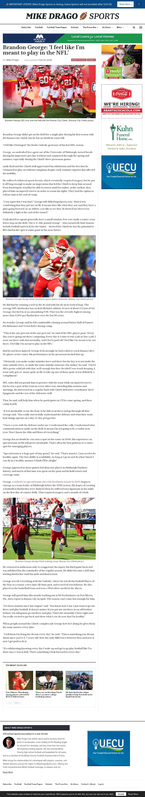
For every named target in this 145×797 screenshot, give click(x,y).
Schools (74, 27)
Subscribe (26, 27)
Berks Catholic (79, 60)
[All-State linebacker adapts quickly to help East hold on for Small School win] (79, 680)
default (91, 60)
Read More (8, 772)
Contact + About (88, 784)
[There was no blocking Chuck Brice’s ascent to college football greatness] (49, 680)
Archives (106, 27)
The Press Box (89, 27)
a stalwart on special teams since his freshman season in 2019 (46, 481)
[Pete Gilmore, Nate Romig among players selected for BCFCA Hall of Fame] (19, 680)
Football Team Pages (57, 27)
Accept (121, 794)
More (119, 27)
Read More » (125, 4)
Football (39, 27)
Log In (101, 784)
